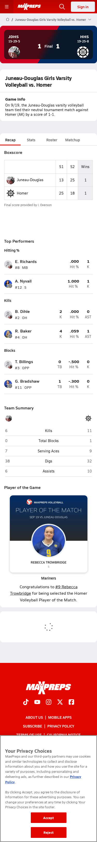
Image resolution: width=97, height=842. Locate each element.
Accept (48, 817)
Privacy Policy (60, 726)
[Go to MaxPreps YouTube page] (37, 702)
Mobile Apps (60, 717)
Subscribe (32, 726)
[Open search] (62, 6)
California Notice (64, 734)
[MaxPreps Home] (29, 6)
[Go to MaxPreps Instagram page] (49, 702)
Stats (31, 139)
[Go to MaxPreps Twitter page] (60, 702)
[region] (48, 788)
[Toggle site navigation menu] (6, 6)
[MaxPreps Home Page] (8, 19)
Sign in (82, 6)
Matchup (72, 139)
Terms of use (29, 734)
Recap (10, 139)
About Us (34, 717)
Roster (51, 139)
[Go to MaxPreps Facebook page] (71, 702)
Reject (48, 832)
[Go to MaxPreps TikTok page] (26, 702)
